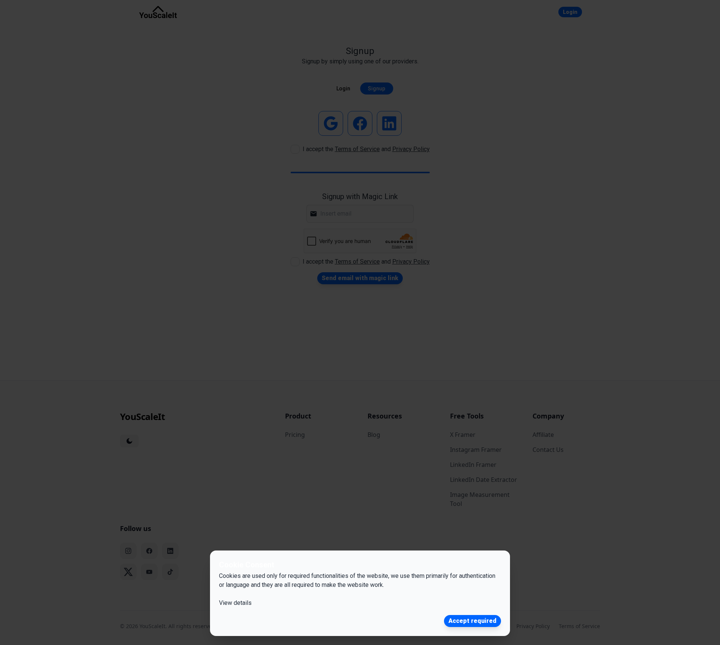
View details (235, 602)
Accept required (472, 620)
